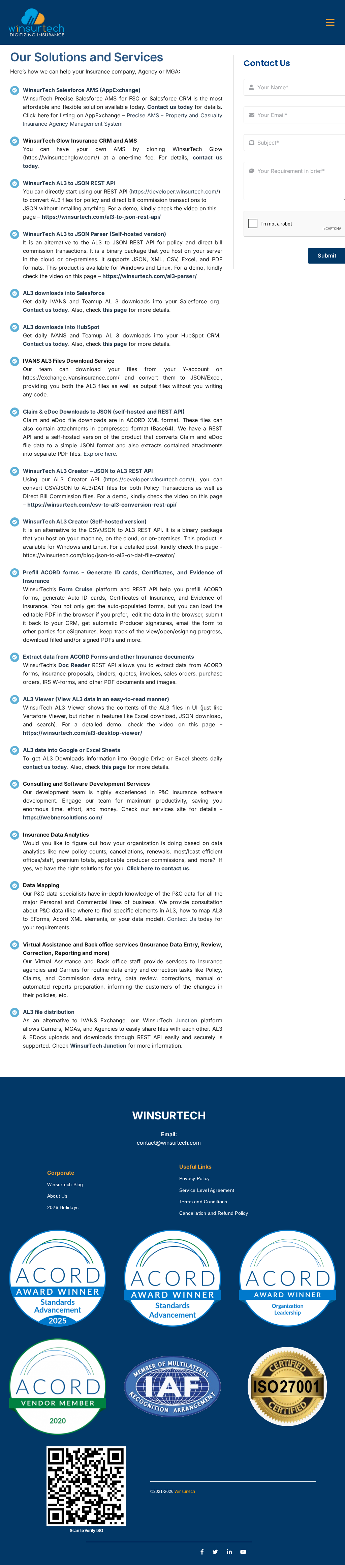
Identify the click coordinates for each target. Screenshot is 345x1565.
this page (114, 766)
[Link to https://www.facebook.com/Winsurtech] (202, 1552)
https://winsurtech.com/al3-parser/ (149, 276)
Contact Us (181, 918)
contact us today (45, 766)
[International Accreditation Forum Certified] (172, 1356)
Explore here (100, 453)
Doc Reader (74, 665)
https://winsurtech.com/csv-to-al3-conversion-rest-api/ (102, 504)
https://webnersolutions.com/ (62, 817)
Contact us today (170, 106)
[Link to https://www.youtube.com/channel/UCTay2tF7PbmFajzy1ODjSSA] (243, 1552)
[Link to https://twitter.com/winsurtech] (215, 1552)
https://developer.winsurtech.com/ (174, 191)
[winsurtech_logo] (36, 11)
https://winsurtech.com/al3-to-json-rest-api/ (101, 216)
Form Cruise (76, 589)
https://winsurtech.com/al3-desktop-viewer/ (82, 732)
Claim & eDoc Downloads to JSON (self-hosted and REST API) (104, 411)
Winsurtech (185, 1491)
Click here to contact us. (159, 868)
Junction (186, 1020)
